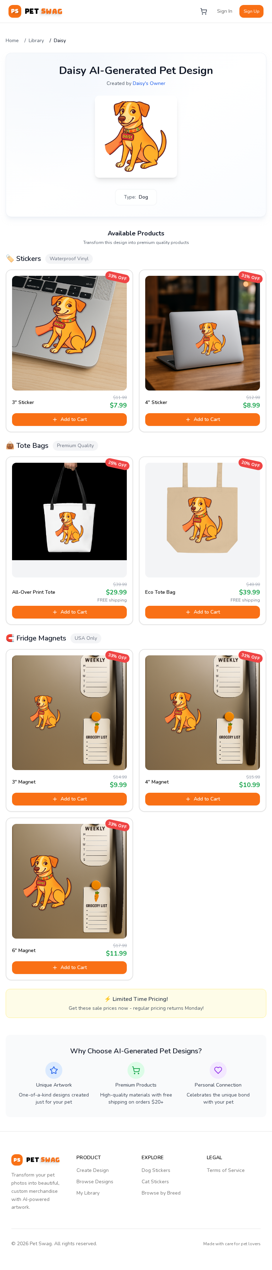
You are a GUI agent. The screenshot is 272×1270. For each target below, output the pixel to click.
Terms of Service (226, 1170)
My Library (88, 1193)
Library (36, 40)
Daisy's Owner (149, 83)
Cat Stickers (155, 1181)
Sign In (224, 11)
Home (12, 40)
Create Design (92, 1170)
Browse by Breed (161, 1193)
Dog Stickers (156, 1170)
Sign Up (251, 11)
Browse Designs (94, 1181)
